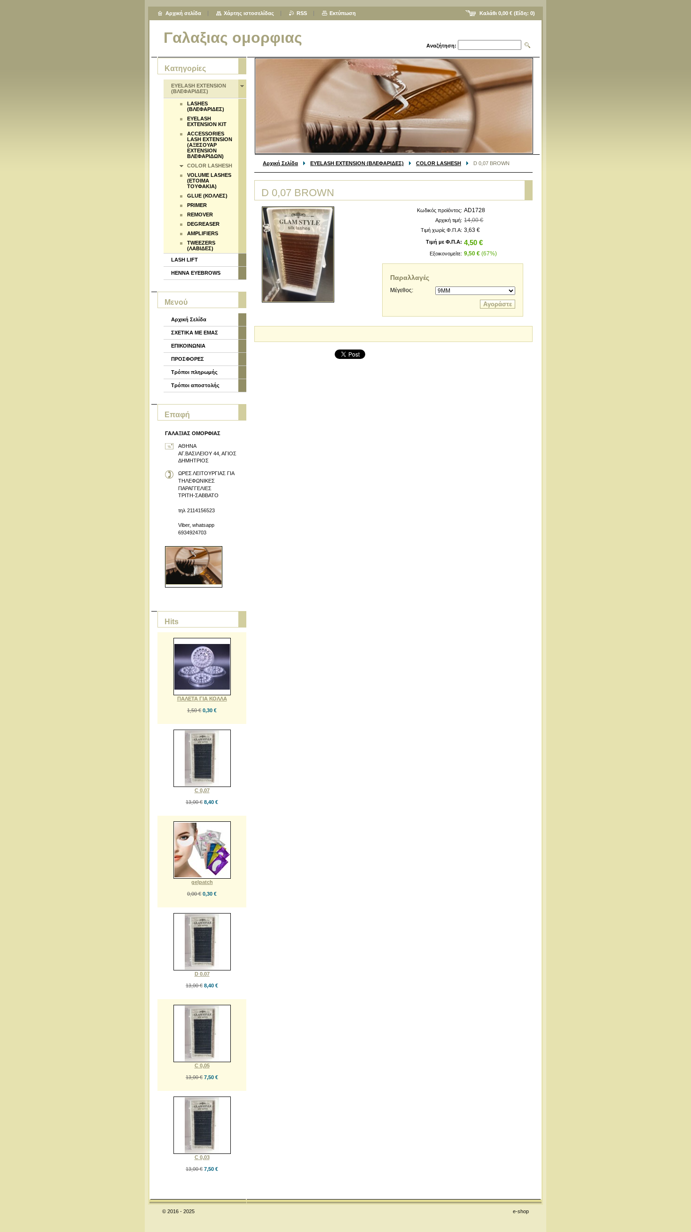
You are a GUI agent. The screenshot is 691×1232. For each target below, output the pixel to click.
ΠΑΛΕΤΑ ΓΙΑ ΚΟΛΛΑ (202, 698)
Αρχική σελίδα (183, 13)
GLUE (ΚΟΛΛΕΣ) (207, 196)
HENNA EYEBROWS (195, 273)
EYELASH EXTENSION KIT (207, 121)
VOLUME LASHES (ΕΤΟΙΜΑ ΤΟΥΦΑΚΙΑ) (209, 180)
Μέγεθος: (401, 290)
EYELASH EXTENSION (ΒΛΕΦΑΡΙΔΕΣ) (357, 163)
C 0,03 (202, 1157)
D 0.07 (202, 974)
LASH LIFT (184, 259)
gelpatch (202, 882)
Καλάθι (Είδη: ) (507, 13)
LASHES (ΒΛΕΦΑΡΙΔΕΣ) (205, 106)
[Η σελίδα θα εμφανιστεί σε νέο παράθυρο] (298, 254)
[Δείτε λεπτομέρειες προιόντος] (202, 667)
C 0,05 (202, 1065)
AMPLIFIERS (202, 233)
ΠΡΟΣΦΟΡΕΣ (187, 359)
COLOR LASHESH (438, 163)
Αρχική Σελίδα (280, 163)
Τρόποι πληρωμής (194, 372)
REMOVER (200, 214)
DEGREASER (203, 224)
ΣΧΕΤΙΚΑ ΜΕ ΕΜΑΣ (194, 332)
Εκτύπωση (343, 13)
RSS (302, 13)
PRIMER (197, 205)
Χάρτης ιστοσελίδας (249, 13)
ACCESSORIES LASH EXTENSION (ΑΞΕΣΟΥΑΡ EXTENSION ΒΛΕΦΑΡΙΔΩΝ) (209, 145)
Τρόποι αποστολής (195, 385)
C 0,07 (202, 790)
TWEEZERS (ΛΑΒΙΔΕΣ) (201, 245)
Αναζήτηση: (441, 45)
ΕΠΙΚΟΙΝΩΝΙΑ (188, 346)
